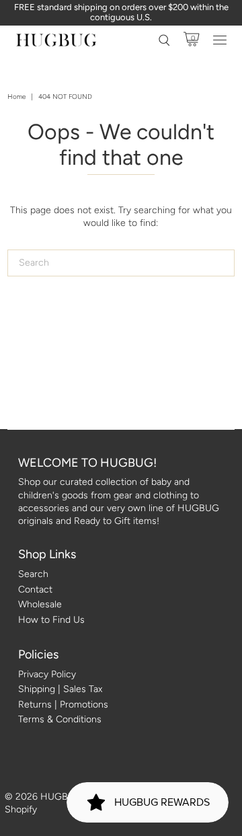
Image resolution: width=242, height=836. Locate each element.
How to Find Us (51, 619)
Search (33, 574)
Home (16, 96)
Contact (35, 589)
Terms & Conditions (60, 719)
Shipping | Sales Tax (60, 689)
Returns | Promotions (63, 704)
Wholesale (40, 604)
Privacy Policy (47, 674)
